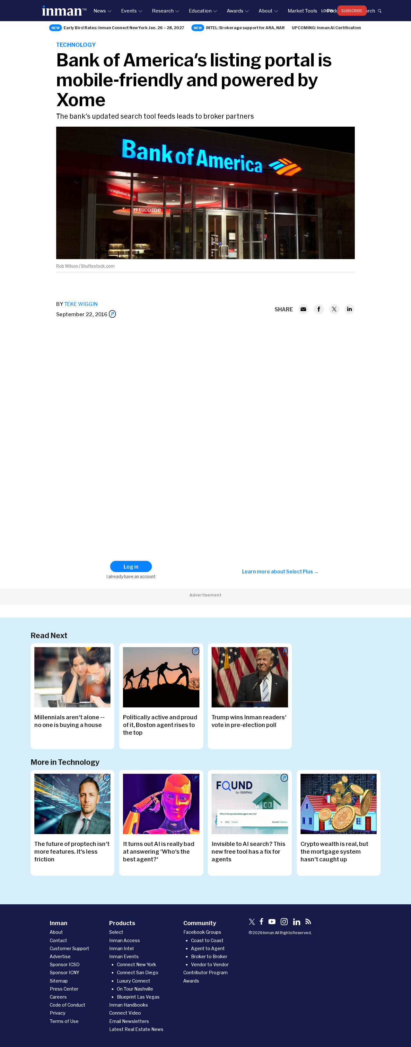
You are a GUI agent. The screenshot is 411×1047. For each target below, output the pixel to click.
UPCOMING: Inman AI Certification (326, 27)
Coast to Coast (207, 940)
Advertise (60, 956)
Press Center (64, 989)
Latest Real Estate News (136, 1029)
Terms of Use (64, 1021)
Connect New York (136, 964)
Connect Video (125, 1013)
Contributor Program (205, 972)
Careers (58, 997)
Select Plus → (302, 571)
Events (129, 10)
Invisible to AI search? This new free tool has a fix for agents (248, 851)
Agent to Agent (208, 948)
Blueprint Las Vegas (138, 997)
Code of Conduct (67, 1005)
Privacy (58, 1013)
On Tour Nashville (135, 989)
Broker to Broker (209, 956)
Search (367, 10)
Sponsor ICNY (64, 972)
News (99, 10)
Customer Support (69, 948)
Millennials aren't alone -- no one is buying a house (69, 720)
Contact (58, 940)
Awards (235, 10)
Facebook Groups (202, 932)
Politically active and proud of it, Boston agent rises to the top (160, 724)
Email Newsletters (129, 1021)
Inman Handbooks (128, 1005)
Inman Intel (121, 948)
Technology (76, 44)
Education (200, 10)
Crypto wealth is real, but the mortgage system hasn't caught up (334, 851)
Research (163, 10)
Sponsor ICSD (65, 964)
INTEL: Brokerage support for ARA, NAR (245, 27)
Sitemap (59, 981)
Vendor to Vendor (210, 964)
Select (116, 932)
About (265, 10)
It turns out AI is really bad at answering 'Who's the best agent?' (158, 851)
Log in (327, 10)
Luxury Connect (133, 981)
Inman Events (124, 956)
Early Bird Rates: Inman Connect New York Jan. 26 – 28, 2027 (124, 27)
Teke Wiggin (81, 304)
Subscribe (352, 10)
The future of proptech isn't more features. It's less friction (71, 851)
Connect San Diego (137, 972)
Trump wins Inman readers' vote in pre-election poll (249, 720)
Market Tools (302, 10)
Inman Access (124, 940)
